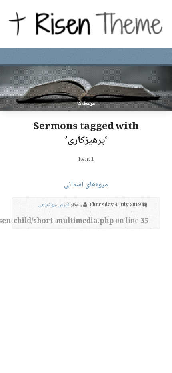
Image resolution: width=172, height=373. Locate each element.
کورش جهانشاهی (54, 205)
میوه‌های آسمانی (86, 185)
